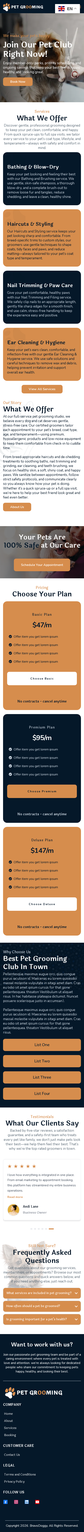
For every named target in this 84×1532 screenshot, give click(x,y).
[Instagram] (16, 1502)
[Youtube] (37, 1502)
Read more (15, 1197)
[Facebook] (5, 1502)
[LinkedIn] (26, 1502)
